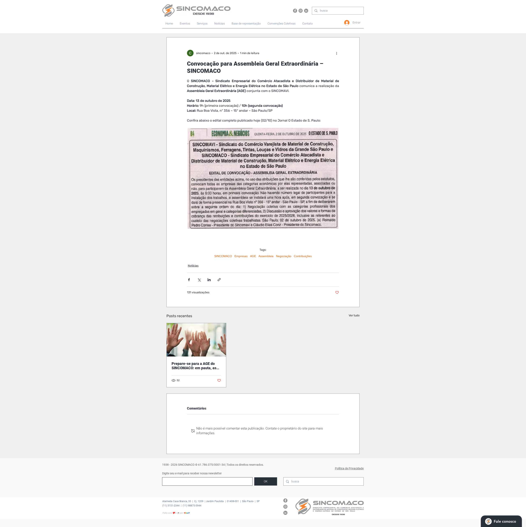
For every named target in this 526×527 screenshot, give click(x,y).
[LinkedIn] (306, 11)
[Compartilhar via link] (219, 280)
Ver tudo (354, 315)
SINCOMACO (223, 256)
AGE (253, 256)
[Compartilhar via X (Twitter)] (199, 280)
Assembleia (265, 256)
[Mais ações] (336, 53)
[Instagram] (301, 11)
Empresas (241, 256)
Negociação (283, 256)
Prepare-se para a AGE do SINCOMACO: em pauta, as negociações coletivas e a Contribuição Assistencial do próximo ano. (195, 365)
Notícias (193, 265)
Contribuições (303, 256)
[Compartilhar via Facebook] (189, 280)
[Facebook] (295, 11)
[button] (281, 24)
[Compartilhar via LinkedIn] (209, 280)
